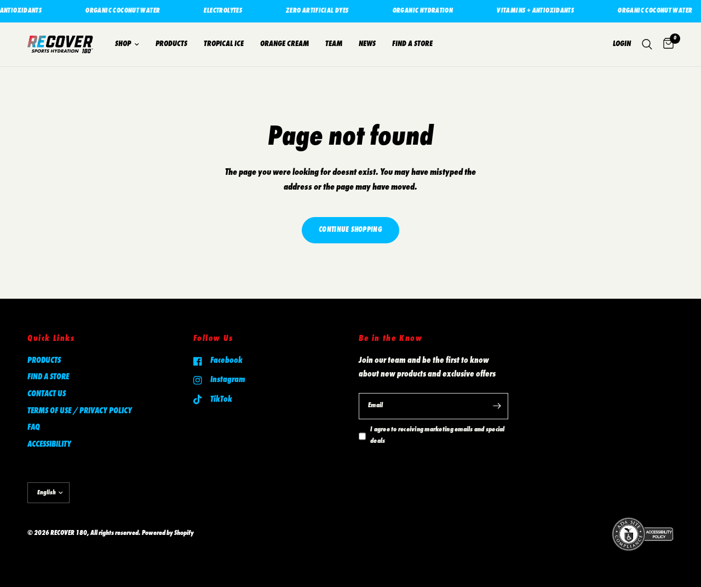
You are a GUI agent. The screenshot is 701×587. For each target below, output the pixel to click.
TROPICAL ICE (224, 44)
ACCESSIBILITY (49, 444)
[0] (666, 44)
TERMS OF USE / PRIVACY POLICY (79, 411)
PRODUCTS (171, 44)
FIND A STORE (412, 44)
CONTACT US (46, 394)
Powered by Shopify (168, 533)
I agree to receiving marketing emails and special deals (437, 435)
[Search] (647, 44)
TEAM (333, 44)
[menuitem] (127, 44)
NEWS (367, 44)
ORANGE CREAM (284, 44)
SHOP (123, 44)
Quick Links (51, 338)
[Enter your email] (497, 406)
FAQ (33, 427)
